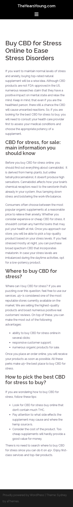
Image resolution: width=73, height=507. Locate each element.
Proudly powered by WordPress (23, 495)
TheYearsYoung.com (36, 6)
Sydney (62, 495)
